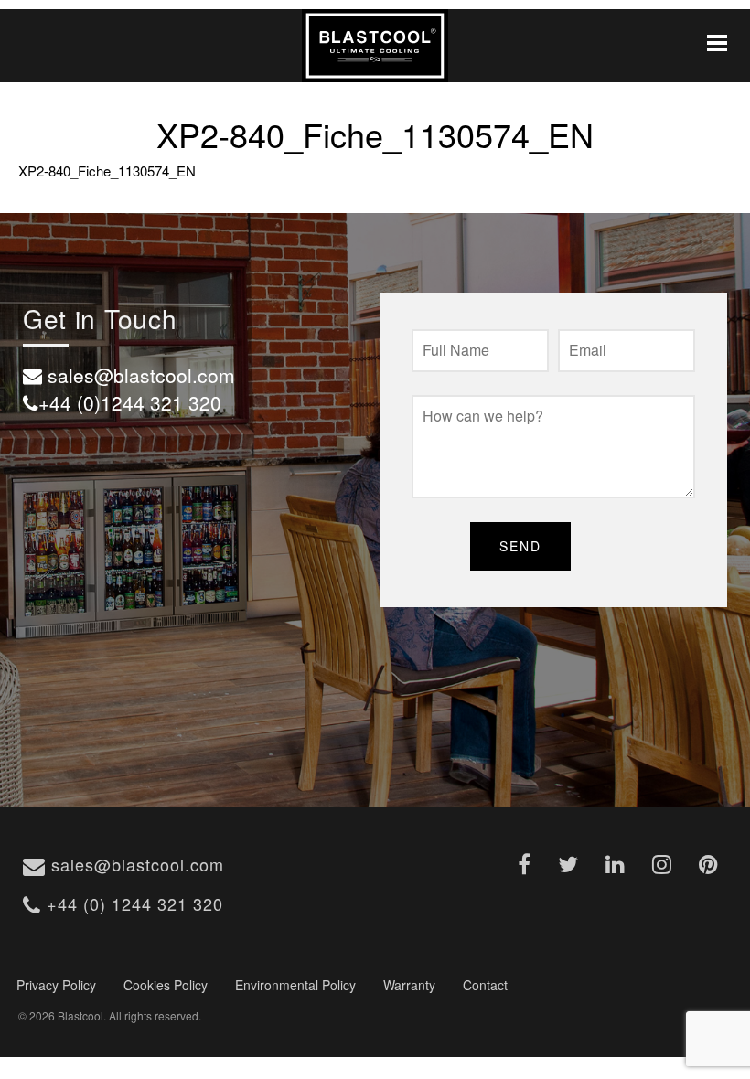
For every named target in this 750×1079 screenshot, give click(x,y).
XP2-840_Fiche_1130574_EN (107, 170)
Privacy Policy (56, 985)
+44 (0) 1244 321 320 (132, 903)
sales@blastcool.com (135, 864)
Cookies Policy (165, 985)
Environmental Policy (295, 985)
